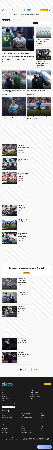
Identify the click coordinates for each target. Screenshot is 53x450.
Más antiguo (48, 22)
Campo (22, 14)
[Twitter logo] (5, 404)
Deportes (4, 154)
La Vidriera (27, 14)
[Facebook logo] (11, 404)
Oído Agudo (32, 14)
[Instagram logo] (14, 404)
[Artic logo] (4, 438)
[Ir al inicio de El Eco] (27, 10)
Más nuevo (35, 22)
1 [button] (20, 369)
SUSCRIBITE (43, 9)
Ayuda (18, 443)
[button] (16, 369)
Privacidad (23, 443)
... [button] (28, 369)
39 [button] (31, 369)
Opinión (37, 14)
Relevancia (42, 22)
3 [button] (25, 369)
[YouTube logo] (3, 404)
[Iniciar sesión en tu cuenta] (50, 10)
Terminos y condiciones (31, 443)
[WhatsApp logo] (8, 404)
